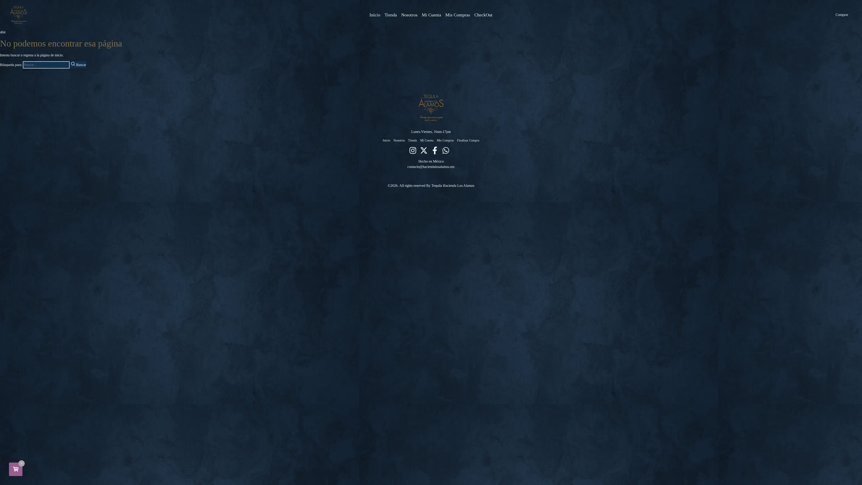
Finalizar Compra (468, 140)
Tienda (391, 14)
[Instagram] (413, 150)
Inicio (374, 14)
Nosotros (409, 14)
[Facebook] (435, 150)
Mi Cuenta (431, 14)
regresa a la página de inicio (43, 55)
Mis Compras (457, 14)
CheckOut (483, 14)
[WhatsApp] (446, 150)
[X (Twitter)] (424, 150)
